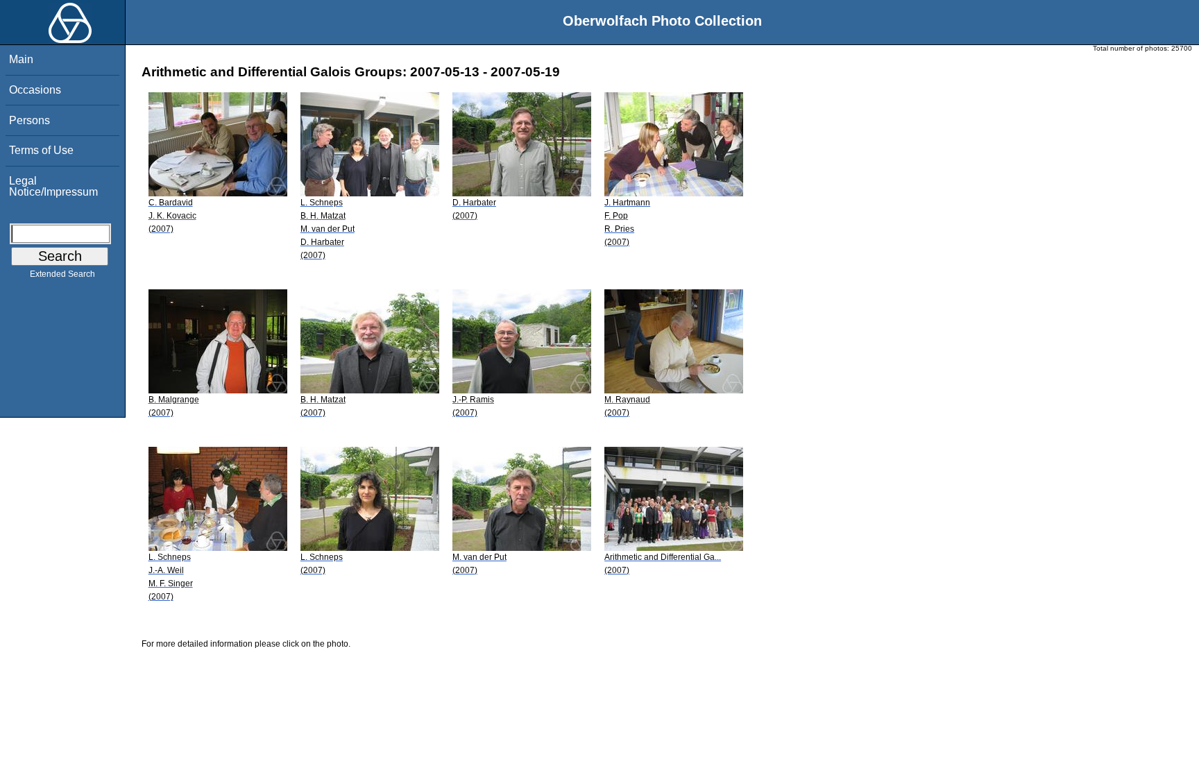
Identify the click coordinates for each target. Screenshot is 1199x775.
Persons (29, 120)
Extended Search (62, 274)
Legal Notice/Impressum (53, 186)
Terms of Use (41, 150)
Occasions (35, 90)
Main (21, 59)
